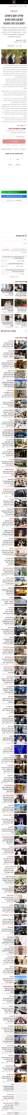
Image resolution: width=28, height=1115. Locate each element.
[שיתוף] (17, 45)
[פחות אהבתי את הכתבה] (10, 159)
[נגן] (14, 56)
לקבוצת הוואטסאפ (12, 192)
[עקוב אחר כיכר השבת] (20, 149)
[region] (14, 56)
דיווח (6, 261)
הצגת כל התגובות (14, 277)
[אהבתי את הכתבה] (18, 159)
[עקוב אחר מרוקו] (14, 149)
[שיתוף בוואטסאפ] (20, 45)
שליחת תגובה (5, 249)
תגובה (2, 261)
